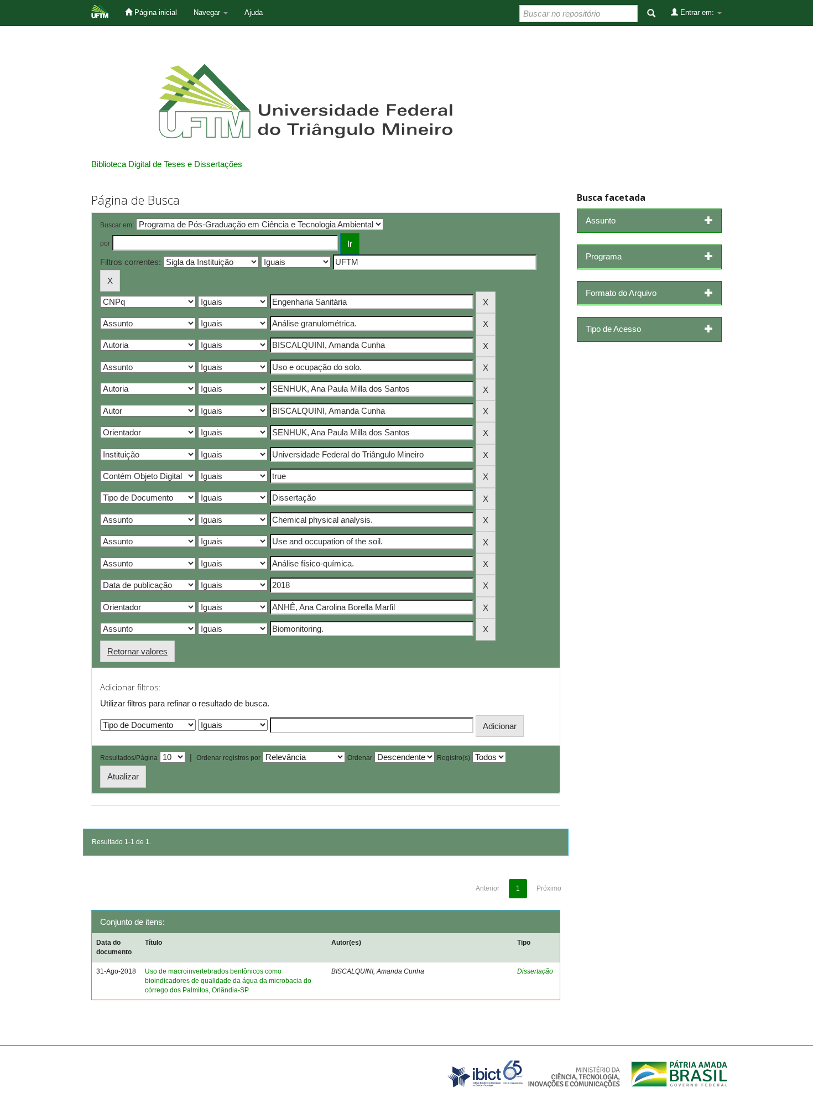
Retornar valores (137, 651)
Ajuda (253, 12)
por (105, 243)
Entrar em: (697, 12)
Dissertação (535, 971)
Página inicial (154, 12)
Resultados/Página (129, 758)
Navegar (208, 12)
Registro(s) (453, 758)
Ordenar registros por (228, 758)
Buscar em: (117, 225)
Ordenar (359, 758)
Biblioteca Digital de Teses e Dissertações (166, 164)
